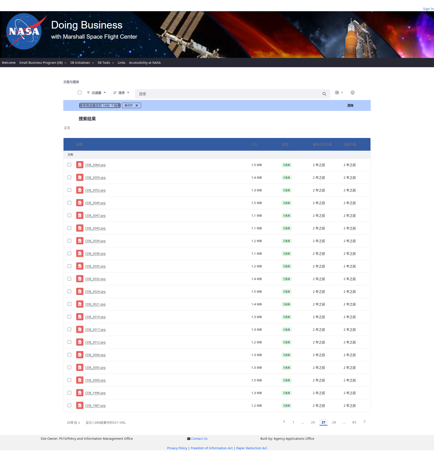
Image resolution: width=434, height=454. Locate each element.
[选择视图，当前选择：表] (339, 92)
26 (313, 422)
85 (354, 422)
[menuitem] (8, 62)
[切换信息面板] (352, 92)
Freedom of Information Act (212, 448)
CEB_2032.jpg (95, 279)
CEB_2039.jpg (95, 241)
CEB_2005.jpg (95, 367)
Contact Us (199, 438)
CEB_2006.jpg (95, 355)
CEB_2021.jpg (95, 304)
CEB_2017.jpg (95, 329)
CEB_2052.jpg (95, 190)
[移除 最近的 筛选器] (137, 105)
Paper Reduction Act (251, 448)
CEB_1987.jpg (95, 405)
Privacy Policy (177, 448)
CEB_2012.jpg (95, 342)
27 (323, 422)
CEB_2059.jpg (95, 177)
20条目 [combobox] (72, 422)
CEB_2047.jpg (95, 215)
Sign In (428, 9)
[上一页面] (284, 423)
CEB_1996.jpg (95, 393)
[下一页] (365, 423)
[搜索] (324, 93)
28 (334, 422)
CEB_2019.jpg (95, 317)
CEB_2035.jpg (95, 266)
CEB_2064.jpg (95, 165)
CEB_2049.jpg (95, 203)
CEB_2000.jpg (95, 380)
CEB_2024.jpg (95, 291)
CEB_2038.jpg (95, 253)
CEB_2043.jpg (95, 228)
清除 (350, 105)
